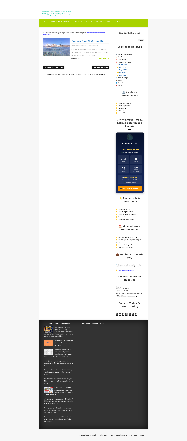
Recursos (121, 85)
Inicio (45, 21)
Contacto (118, 21)
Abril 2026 (122, 67)
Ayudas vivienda (123, 113)
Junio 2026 (122, 72)
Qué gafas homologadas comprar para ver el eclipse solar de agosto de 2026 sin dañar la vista (58, 410)
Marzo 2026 (123, 65)
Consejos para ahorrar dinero (127, 214)
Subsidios (121, 110)
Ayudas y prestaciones (125, 54)
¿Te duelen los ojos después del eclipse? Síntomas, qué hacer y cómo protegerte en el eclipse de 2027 (58, 401)
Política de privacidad (122, 289)
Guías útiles (121, 83)
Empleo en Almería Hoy (61, 21)
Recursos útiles (103, 21)
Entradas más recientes (54, 67)
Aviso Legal (119, 292)
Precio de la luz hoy (124, 209)
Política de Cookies (122, 290)
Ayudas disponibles (124, 106)
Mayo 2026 (123, 70)
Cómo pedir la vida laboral (126, 219)
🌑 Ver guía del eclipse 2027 (129, 188)
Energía (120, 57)
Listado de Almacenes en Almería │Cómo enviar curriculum (63, 343)
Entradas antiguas (101, 67)
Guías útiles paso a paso (125, 212)
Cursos (78, 21)
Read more (103, 58)
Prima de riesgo (123, 78)
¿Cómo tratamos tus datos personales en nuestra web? (129, 294)
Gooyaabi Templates (138, 435)
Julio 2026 (122, 75)
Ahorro (120, 80)
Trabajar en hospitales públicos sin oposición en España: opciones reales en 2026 (58, 363)
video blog (76, 58)
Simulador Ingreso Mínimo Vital (127, 237)
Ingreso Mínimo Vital (124, 103)
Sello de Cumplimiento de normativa (127, 297)
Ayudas (89, 21)
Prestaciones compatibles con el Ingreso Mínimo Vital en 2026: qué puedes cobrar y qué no (58, 381)
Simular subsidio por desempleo (128, 245)
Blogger (102, 74)
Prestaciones (122, 108)
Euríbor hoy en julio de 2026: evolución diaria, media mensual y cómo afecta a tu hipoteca (58, 419)
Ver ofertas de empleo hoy (126, 270)
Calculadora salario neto (125, 247)
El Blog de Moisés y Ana (53, 6)
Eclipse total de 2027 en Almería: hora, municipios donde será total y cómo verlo (58, 372)
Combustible (122, 59)
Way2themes (115, 435)
